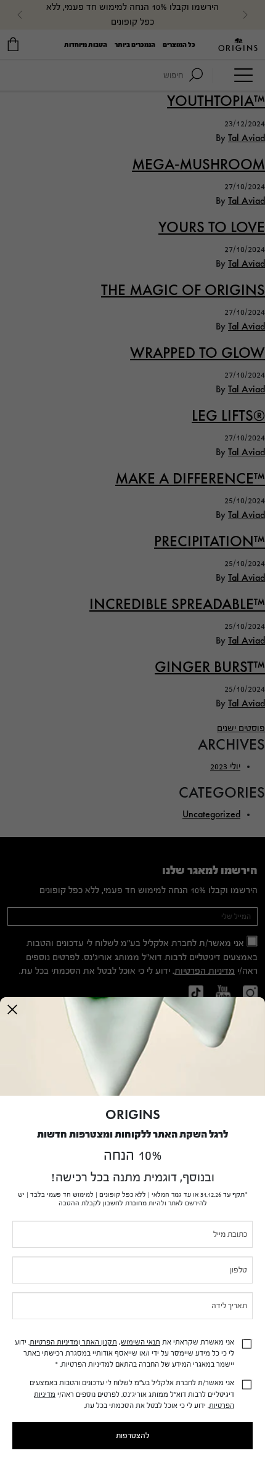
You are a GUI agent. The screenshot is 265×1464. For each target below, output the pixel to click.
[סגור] (12, 1009)
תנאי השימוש (140, 1342)
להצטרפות (132, 1435)
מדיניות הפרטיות (54, 1342)
